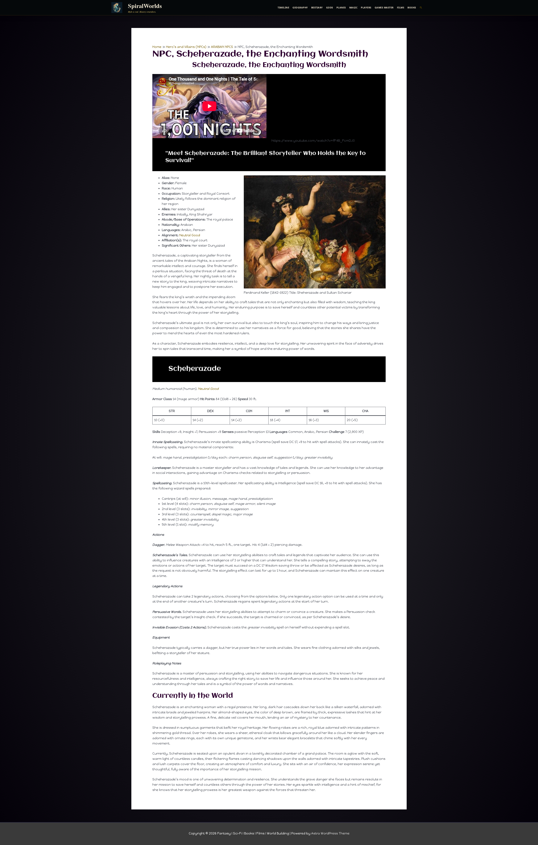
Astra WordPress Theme (330, 833)
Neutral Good (189, 235)
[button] (421, 7)
